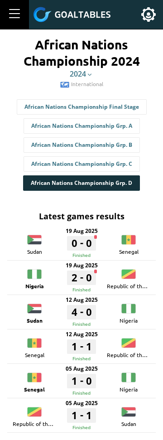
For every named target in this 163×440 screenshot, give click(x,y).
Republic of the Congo (135, 286)
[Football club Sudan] (34, 236)
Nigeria (34, 286)
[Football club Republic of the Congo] (128, 271)
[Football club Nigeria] (34, 271)
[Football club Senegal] (128, 236)
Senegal (129, 251)
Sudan (34, 251)
